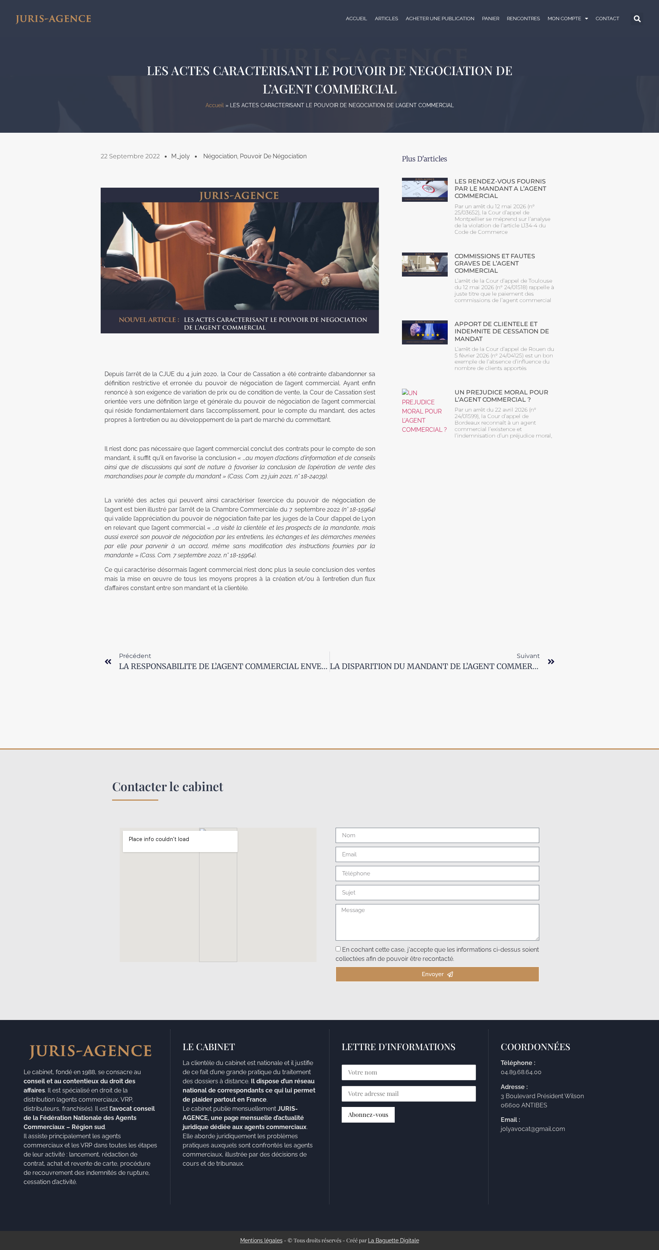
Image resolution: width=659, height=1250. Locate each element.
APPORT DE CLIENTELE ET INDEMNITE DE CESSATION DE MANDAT (502, 331)
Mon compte (564, 18)
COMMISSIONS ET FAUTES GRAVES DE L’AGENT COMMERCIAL (495, 263)
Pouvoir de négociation (273, 156)
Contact (607, 18)
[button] (637, 19)
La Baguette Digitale (393, 1240)
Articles (386, 18)
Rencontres (523, 18)
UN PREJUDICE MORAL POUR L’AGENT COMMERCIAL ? (501, 396)
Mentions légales (261, 1240)
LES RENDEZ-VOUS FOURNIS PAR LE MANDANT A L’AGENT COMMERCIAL (500, 188)
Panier (490, 18)
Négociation (220, 156)
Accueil (356, 18)
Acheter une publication (440, 18)
